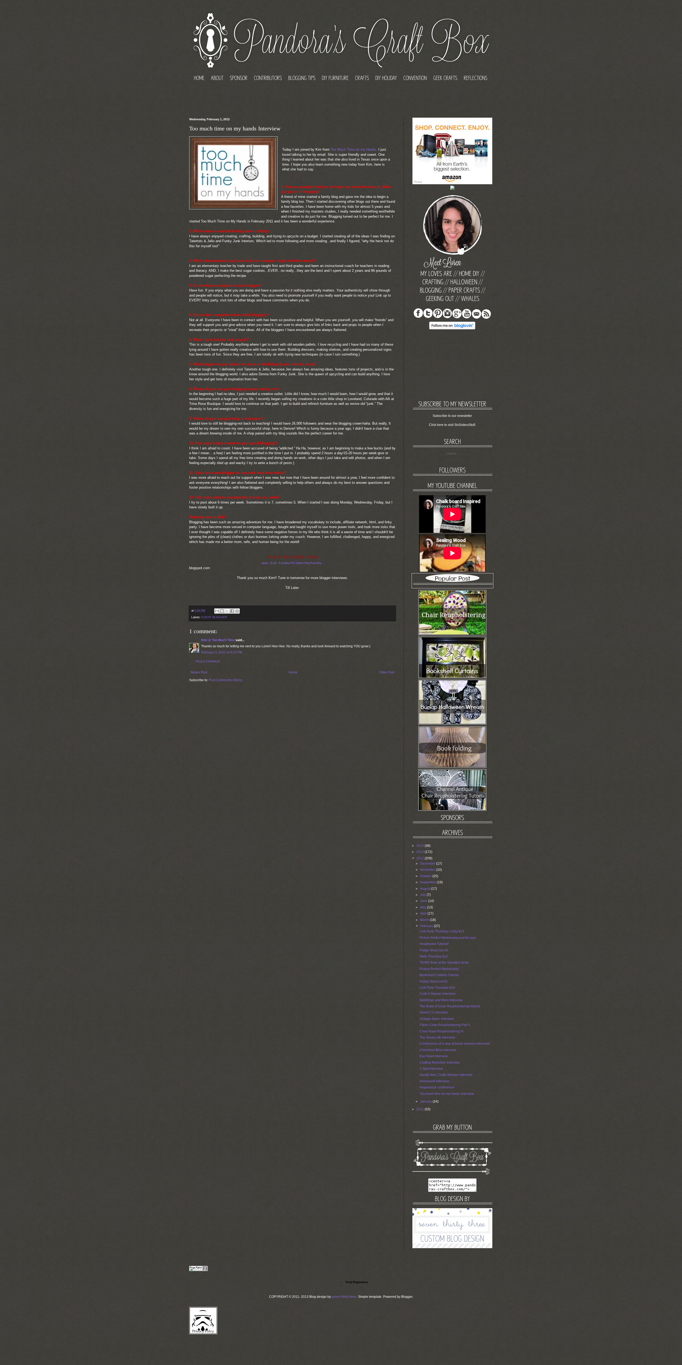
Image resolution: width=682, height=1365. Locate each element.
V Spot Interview (431, 1069)
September (428, 882)
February (426, 926)
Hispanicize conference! (437, 1087)
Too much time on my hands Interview (447, 1094)
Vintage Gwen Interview (437, 1019)
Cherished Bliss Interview (438, 1050)
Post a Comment (208, 661)
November (427, 870)
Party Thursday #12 (434, 956)
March (424, 920)
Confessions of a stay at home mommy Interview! (455, 1043)
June (423, 901)
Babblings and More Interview (441, 1000)
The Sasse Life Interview (437, 1037)
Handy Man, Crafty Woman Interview (446, 1075)
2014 (420, 846)
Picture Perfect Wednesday (439, 969)
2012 (420, 858)
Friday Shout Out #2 (434, 950)
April (423, 913)
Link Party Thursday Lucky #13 (442, 931)
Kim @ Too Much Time (218, 640)
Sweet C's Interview (434, 1012)
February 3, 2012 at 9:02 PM (221, 652)
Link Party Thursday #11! (437, 987)
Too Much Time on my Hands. (354, 149)
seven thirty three (344, 1297)
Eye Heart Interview (434, 1056)
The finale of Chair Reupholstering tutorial (450, 1006)
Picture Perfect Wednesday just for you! (448, 938)
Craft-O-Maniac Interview (438, 994)
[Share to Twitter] (227, 611)
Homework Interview (434, 1081)
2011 (420, 1109)
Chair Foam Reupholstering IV (442, 1031)
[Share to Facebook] (232, 611)
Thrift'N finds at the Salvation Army (444, 962)
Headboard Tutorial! (434, 944)
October (426, 876)
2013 (420, 852)
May (423, 907)
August (425, 889)
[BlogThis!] (222, 611)
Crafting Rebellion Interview (440, 1062)
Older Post (386, 672)
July (423, 895)
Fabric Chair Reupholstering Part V (445, 1025)
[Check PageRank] (198, 1270)
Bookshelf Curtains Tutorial (439, 975)
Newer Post (198, 672)
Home (293, 672)
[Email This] (217, 611)
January (426, 1101)
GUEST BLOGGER (214, 617)
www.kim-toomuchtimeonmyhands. (292, 563)
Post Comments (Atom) (225, 680)
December (427, 863)
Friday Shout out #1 (434, 981)
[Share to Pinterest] (237, 611)
